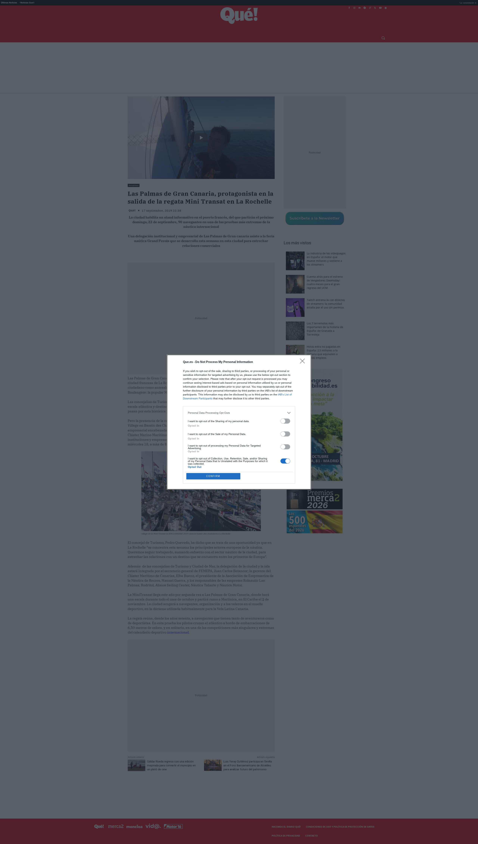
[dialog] (239, 422)
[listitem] (239, 413)
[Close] (303, 362)
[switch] (285, 421)
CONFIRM (213, 476)
